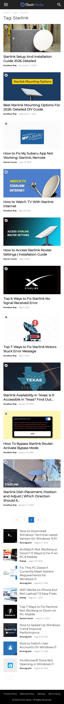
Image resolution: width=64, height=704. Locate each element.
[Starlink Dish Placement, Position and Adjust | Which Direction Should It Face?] (32, 473)
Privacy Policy (10, 693)
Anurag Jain (26, 542)
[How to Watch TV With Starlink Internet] (32, 183)
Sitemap (41, 693)
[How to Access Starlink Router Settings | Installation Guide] (32, 231)
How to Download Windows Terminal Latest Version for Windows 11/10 (39, 534)
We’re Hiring (54, 693)
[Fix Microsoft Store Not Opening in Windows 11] (10, 665)
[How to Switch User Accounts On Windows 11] (10, 648)
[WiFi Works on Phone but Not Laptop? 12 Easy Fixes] (10, 595)
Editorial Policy (27, 693)
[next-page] (45, 520)
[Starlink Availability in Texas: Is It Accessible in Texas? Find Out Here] (32, 377)
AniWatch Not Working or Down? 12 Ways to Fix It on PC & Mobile (39, 553)
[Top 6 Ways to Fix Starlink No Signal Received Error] (32, 280)
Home (6, 12)
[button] (5, 4)
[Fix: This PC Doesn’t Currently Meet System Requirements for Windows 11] (10, 573)
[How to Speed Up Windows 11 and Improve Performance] (10, 630)
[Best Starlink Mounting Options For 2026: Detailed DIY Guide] (32, 86)
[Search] (59, 4)
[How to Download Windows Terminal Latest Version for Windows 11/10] (10, 536)
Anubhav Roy (10, 65)
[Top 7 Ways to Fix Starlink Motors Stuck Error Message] (32, 328)
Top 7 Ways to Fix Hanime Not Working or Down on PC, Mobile (39, 610)
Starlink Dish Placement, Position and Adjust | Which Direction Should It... (29, 496)
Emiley (23, 561)
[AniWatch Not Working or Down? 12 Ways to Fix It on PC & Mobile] (10, 554)
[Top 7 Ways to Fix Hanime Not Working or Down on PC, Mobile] (10, 612)
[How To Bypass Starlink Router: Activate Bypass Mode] (32, 425)
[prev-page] (17, 520)
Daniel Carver (10, 162)
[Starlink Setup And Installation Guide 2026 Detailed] (32, 38)
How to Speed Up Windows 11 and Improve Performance (40, 628)
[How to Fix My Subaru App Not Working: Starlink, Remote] (32, 135)
